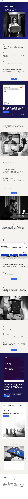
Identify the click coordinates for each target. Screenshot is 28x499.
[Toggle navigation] (25, 1)
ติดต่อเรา (3, 487)
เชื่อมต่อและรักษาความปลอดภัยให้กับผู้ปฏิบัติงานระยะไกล (16, 485)
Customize (13, 254)
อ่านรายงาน (5, 112)
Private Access (10, 486)
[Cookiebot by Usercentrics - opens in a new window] (24, 243)
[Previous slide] (2, 458)
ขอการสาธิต (5, 415)
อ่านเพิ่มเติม (6, 468)
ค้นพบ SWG (13, 193)
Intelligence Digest (22, 483)
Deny (5, 254)
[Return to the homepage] (4, 1)
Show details (24, 252)
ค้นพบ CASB (13, 78)
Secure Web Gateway (10, 483)
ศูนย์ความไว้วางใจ (4, 486)
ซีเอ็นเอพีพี (9, 487)
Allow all (23, 254)
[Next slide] (25, 458)
